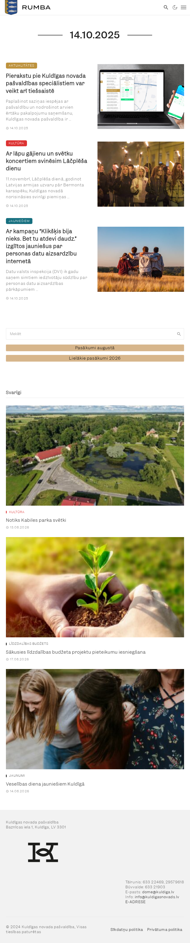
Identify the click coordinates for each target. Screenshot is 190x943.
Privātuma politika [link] (165, 929)
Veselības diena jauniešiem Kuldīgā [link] (45, 784)
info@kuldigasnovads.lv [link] (157, 896)
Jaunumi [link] (17, 776)
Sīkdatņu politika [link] (127, 929)
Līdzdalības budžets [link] (28, 644)
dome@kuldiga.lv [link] (158, 892)
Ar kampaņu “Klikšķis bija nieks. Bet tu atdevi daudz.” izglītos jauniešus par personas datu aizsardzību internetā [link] (41, 246)
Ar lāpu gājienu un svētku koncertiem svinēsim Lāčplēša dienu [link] (46, 161)
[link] (80, 7)
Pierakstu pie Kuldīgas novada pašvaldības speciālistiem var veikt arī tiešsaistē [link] (46, 83)
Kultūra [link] (16, 143)
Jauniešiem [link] (19, 221)
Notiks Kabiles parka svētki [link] (36, 520)
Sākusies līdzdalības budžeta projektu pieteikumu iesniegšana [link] (76, 652)
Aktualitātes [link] (21, 65)
